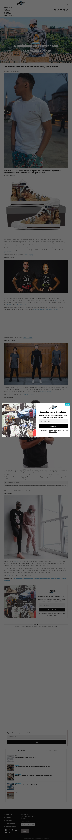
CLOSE (68, 404)
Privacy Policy (53, 432)
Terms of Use (61, 430)
